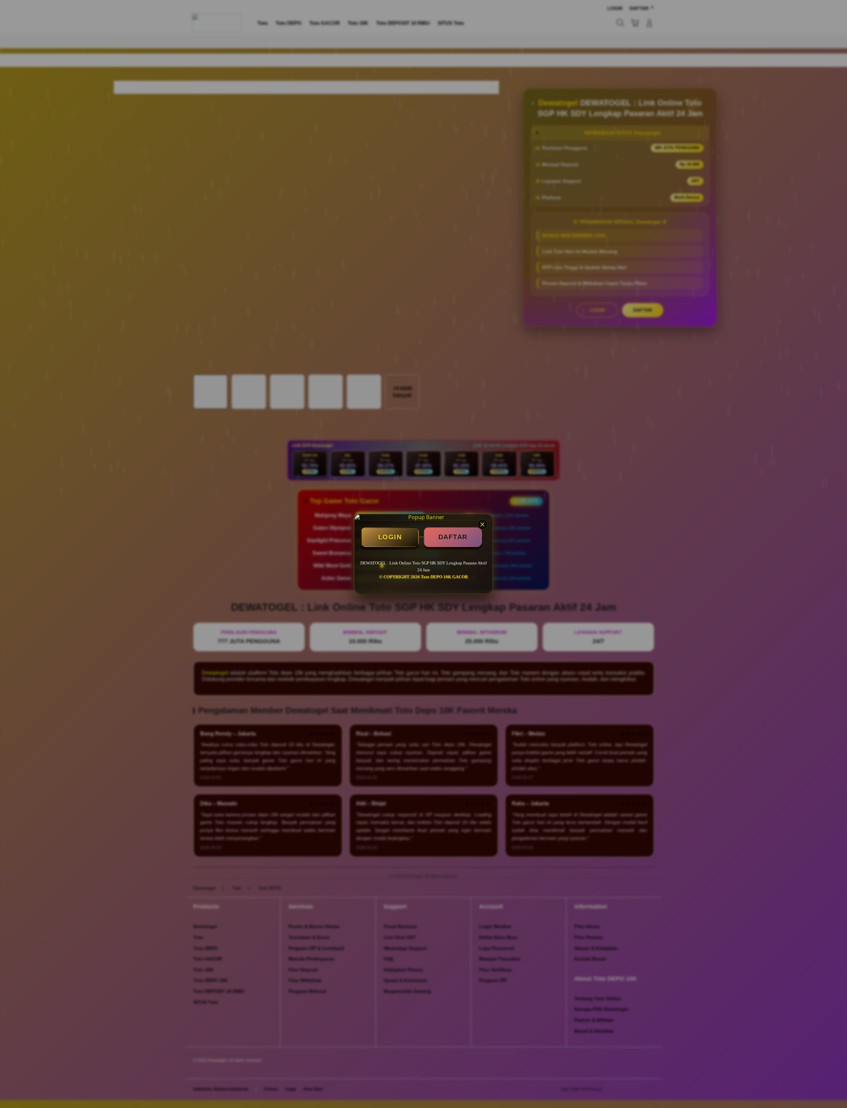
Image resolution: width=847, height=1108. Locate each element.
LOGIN (390, 537)
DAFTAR (453, 537)
